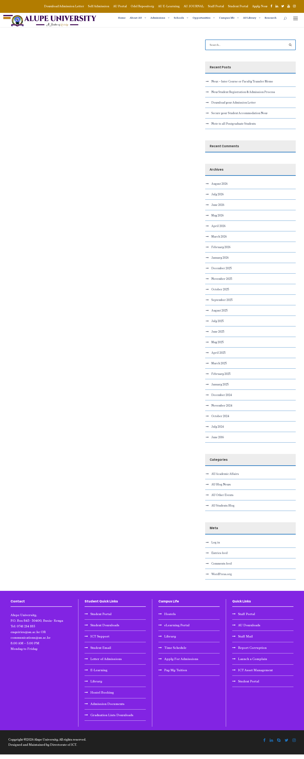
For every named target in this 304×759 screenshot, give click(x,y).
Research (270, 17)
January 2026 (220, 257)
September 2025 (222, 300)
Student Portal (238, 6)
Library (96, 681)
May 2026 (217, 215)
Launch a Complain (252, 659)
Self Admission (98, 6)
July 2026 (217, 194)
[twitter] (282, 6)
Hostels (170, 614)
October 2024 (220, 416)
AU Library (249, 17)
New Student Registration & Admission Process (243, 92)
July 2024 (217, 426)
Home (122, 17)
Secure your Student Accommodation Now (239, 113)
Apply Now (259, 6)
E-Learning (98, 670)
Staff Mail (245, 636)
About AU (136, 17)
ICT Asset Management (255, 670)
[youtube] (288, 6)
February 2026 (221, 247)
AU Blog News (221, 484)
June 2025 (217, 331)
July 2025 (217, 321)
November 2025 (221, 279)
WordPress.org (221, 574)
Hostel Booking (102, 692)
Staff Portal (216, 6)
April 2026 (218, 226)
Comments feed (221, 563)
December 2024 (221, 395)
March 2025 (219, 363)
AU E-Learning (169, 6)
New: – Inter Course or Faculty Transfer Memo (242, 81)
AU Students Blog (223, 505)
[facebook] (271, 6)
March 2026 (219, 236)
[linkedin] (276, 6)
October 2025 (220, 289)
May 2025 (217, 342)
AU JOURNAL (194, 6)
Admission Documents (107, 704)
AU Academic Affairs (225, 474)
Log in (215, 542)
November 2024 (221, 405)
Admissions (157, 17)
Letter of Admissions (106, 659)
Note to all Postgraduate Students (233, 123)
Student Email (100, 648)
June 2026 (217, 205)
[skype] (278, 740)
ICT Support (99, 636)
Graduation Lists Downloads (111, 715)
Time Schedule (175, 648)
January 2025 (220, 384)
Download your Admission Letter (233, 102)
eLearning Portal (176, 625)
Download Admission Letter (64, 6)
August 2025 (219, 310)
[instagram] (294, 6)
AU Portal (120, 6)
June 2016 (217, 437)
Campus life (227, 17)
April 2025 (218, 353)
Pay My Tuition (175, 670)
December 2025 (221, 268)
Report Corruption (252, 648)
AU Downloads (249, 625)
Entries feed (219, 553)
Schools (179, 17)
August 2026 (219, 184)
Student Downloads (104, 625)
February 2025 (221, 374)
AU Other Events (222, 495)
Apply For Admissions (181, 659)
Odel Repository (142, 6)
